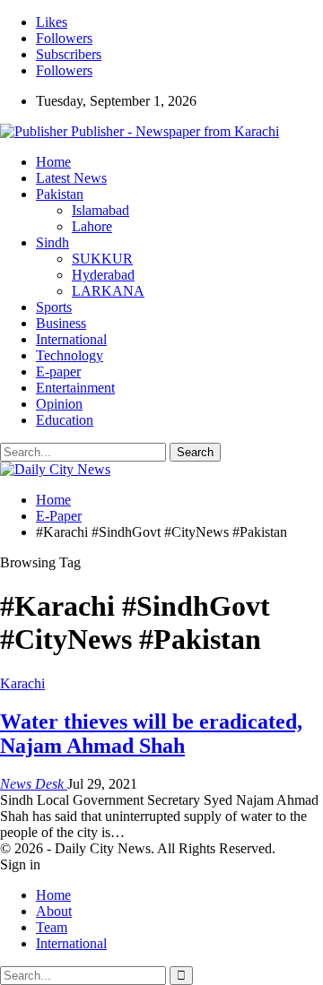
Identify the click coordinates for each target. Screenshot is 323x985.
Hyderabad (103, 274)
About (54, 911)
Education (64, 420)
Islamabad (100, 210)
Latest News (71, 178)
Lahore (92, 226)
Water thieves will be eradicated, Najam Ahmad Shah (151, 733)
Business (61, 323)
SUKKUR (102, 258)
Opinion (59, 403)
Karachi (22, 683)
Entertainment (75, 387)
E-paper (58, 371)
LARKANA (108, 290)
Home (53, 161)
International (71, 339)
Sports (54, 307)
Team (51, 927)
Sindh (52, 242)
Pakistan (59, 194)
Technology (69, 355)
